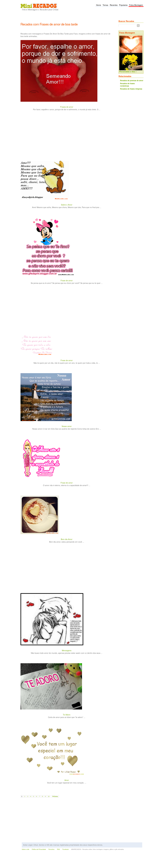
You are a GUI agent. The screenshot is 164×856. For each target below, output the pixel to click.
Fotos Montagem (136, 5)
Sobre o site (25, 849)
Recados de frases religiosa (131, 89)
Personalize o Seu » (128, 71)
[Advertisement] (67, 18)
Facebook (65, 849)
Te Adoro (66, 714)
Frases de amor (66, 107)
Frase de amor (67, 280)
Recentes (113, 5)
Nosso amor (67, 426)
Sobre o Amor (66, 204)
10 (48, 796)
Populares (123, 5)
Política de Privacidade (39, 849)
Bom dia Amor (66, 539)
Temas (105, 5)
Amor (66, 780)
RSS (58, 849)
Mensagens (66, 650)
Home (98, 5)
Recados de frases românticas (127, 84)
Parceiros (51, 849)
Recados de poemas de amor (131, 80)
